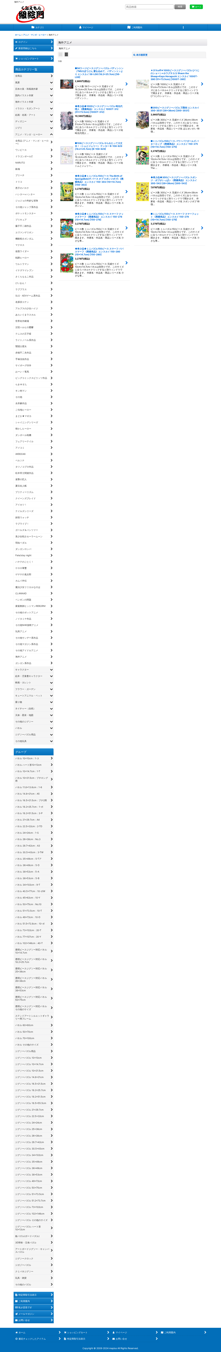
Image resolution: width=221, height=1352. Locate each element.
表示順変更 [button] (142, 54)
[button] (183, 27)
